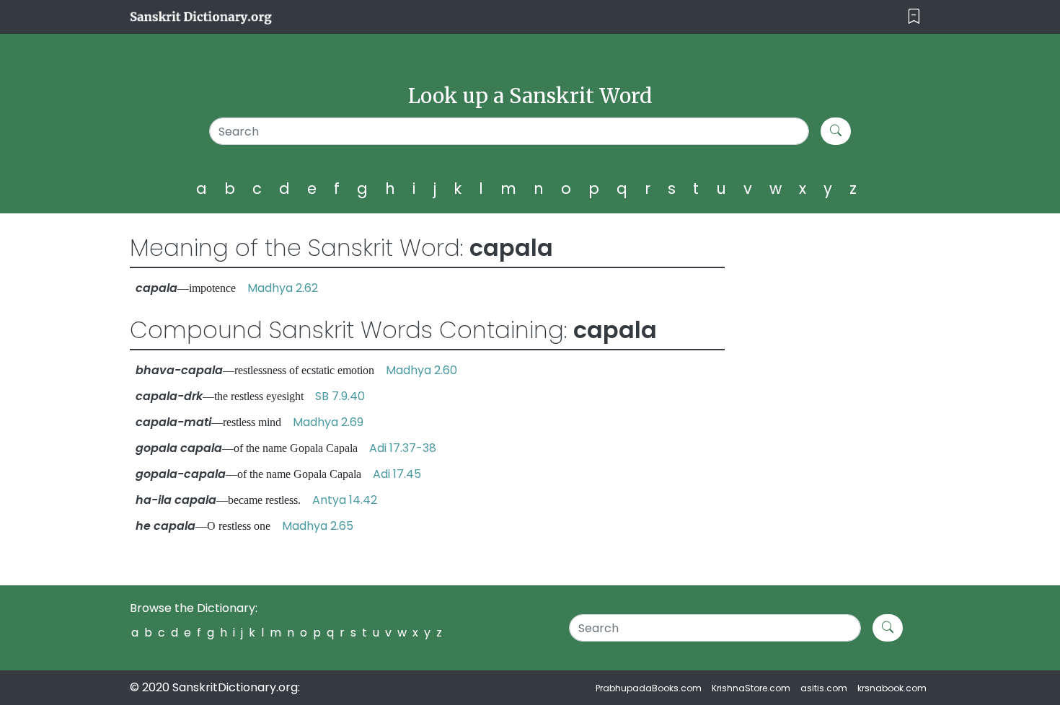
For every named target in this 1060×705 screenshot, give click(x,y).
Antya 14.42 (344, 500)
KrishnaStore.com (751, 688)
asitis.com (823, 688)
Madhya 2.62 (282, 288)
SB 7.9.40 (340, 396)
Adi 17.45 (397, 474)
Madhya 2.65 (317, 526)
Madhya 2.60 (421, 370)
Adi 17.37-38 (402, 448)
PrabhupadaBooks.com (649, 688)
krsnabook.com (892, 688)
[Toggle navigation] (914, 16)
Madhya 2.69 (328, 422)
